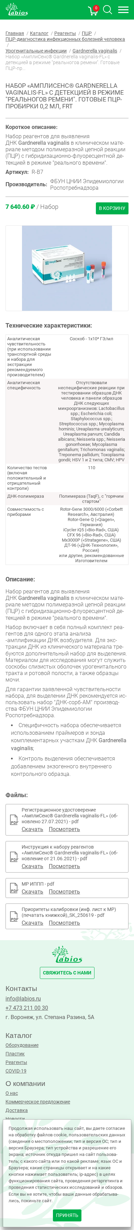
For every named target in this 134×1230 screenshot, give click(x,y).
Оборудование (21, 1045)
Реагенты (16, 1062)
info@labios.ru (23, 998)
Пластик (15, 1054)
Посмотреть (64, 829)
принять (67, 1215)
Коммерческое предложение (37, 1102)
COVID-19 (15, 1071)
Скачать (32, 829)
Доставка (16, 1110)
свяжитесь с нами (67, 973)
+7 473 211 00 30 (26, 1008)
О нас (11, 1093)
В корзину (112, 208)
